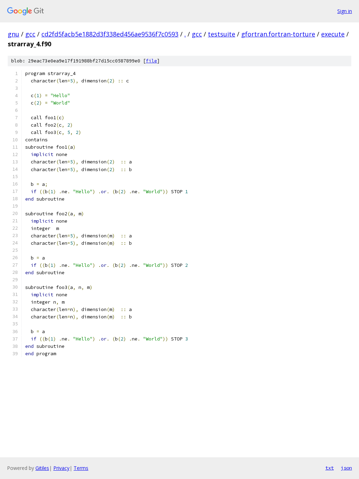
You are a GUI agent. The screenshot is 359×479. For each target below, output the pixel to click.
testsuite (221, 34)
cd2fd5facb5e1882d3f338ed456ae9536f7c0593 (109, 34)
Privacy (61, 468)
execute (333, 34)
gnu (13, 34)
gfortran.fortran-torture (278, 34)
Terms (81, 468)
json (346, 468)
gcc (30, 34)
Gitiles (42, 468)
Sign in (344, 11)
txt (329, 468)
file (151, 61)
